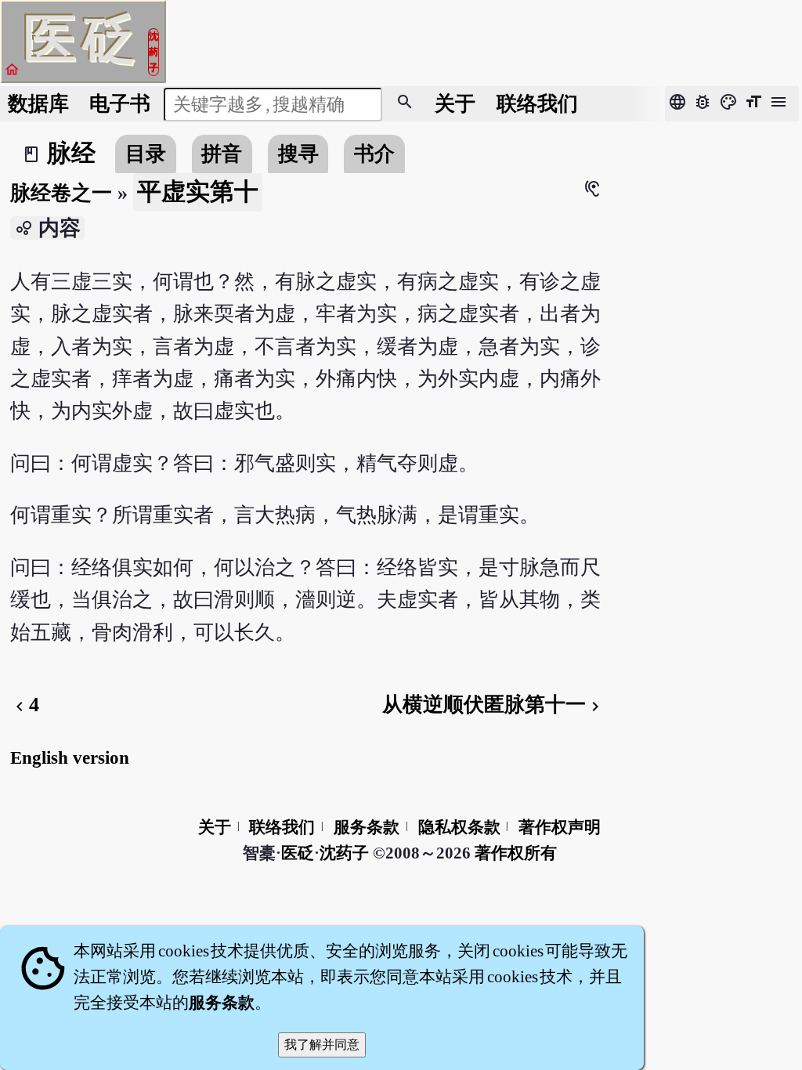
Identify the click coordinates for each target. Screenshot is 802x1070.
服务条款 (366, 827)
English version (69, 757)
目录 (145, 154)
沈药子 (344, 853)
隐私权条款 (459, 827)
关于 (455, 103)
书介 (374, 154)
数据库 (38, 103)
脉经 (71, 153)
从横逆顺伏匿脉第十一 (493, 704)
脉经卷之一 (61, 193)
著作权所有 (516, 853)
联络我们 (537, 103)
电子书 (119, 103)
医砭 (297, 853)
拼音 (221, 154)
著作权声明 (559, 827)
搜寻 (298, 154)
